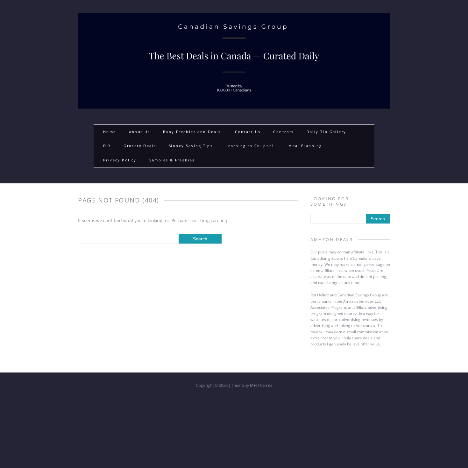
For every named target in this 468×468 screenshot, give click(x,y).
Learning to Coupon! (250, 145)
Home (109, 131)
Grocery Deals (140, 145)
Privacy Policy (120, 160)
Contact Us (247, 131)
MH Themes (261, 385)
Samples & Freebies (172, 160)
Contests (283, 131)
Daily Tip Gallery (326, 131)
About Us (139, 131)
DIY (107, 145)
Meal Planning (305, 145)
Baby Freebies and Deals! (193, 131)
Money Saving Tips (191, 145)
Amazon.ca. (366, 325)
